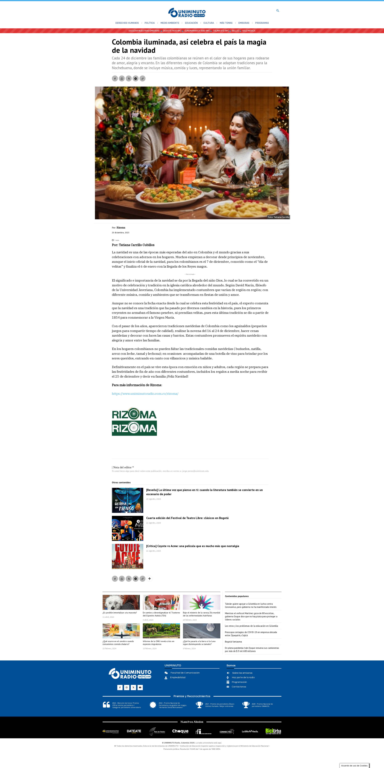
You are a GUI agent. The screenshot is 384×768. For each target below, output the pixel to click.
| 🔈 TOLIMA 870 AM (218, 31)
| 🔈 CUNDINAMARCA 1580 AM (194, 31)
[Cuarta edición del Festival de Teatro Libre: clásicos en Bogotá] (127, 528)
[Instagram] (126, 687)
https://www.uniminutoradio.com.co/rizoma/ (145, 394)
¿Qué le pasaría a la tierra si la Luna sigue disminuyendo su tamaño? (199, 643)
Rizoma (121, 227)
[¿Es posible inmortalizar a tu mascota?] (121, 602)
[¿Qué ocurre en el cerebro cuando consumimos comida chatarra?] (121, 630)
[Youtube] (140, 687)
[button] (277, 10)
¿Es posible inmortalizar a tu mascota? (120, 612)
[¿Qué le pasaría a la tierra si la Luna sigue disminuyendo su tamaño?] (201, 630)
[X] (129, 78)
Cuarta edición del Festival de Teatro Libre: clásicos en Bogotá (187, 518)
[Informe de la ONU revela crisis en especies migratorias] (161, 630)
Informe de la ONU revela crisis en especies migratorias (158, 643)
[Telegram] (136, 78)
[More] (149, 579)
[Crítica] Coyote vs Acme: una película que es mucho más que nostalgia (192, 546)
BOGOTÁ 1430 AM (171, 31)
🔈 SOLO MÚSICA (247, 31)
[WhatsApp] (122, 78)
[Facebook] (115, 78)
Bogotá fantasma (233, 641)
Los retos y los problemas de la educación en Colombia (251, 625)
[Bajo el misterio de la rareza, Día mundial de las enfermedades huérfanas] (201, 602)
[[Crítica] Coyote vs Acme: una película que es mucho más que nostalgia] (127, 556)
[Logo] (187, 13)
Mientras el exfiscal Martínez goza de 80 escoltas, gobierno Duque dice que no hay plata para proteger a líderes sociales (251, 616)
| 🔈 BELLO (233, 31)
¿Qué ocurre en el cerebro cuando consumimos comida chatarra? (118, 643)
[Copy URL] (143, 78)
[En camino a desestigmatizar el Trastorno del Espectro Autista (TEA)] (161, 602)
